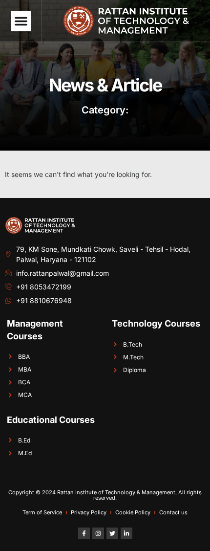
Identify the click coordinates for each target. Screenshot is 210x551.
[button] (21, 21)
